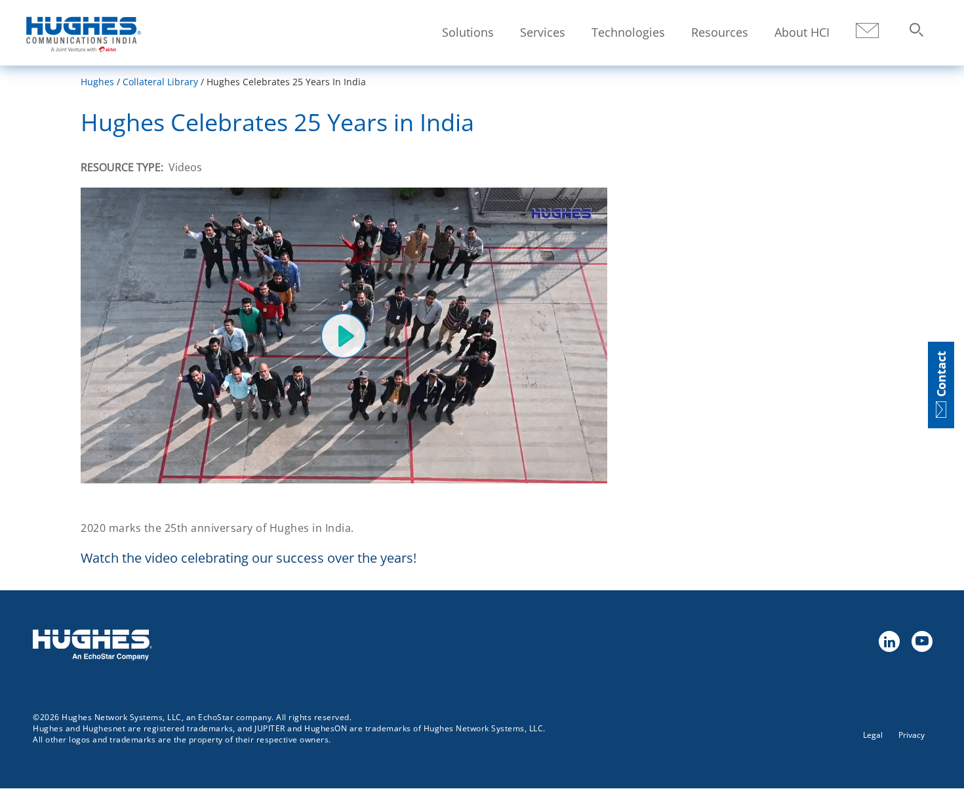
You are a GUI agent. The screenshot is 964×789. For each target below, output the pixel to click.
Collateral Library (160, 81)
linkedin (888, 641)
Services (542, 32)
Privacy (911, 734)
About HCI (802, 32)
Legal (873, 734)
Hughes (97, 81)
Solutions (468, 32)
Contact (867, 31)
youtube (921, 641)
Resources (719, 32)
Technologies (628, 32)
